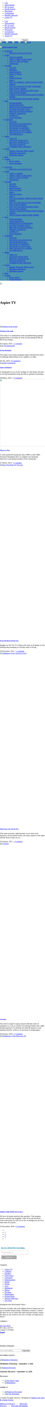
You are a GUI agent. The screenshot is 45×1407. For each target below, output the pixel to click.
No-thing (8, 1292)
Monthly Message (11, 15)
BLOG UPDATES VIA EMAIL (13, 1248)
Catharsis (8, 1271)
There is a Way (5, 450)
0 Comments (15, 361)
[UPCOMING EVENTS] (9, 1360)
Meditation (8, 1288)
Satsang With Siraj (11, 1298)
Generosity (9, 1278)
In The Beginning (5, 350)
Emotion (8, 1274)
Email (2, 1332)
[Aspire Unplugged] (7, 363)
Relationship (9, 1294)
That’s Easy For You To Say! (9, 829)
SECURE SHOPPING (19, 1406)
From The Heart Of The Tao (9, 641)
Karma (7, 1284)
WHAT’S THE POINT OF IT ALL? (11, 1212)
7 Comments (17, 378)
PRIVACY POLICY (7, 1404)
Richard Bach (10, 1296)
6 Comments (20, 1226)
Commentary (9, 13)
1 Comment (18, 344)
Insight (7, 1282)
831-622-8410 (5, 1326)
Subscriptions (9, 5)
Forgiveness (9, 1276)
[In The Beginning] (7, 346)
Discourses (9, 11)
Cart (6, 3)
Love (6, 1286)
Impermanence (10, 1280)
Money (7, 1290)
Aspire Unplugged (6, 367)
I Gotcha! (3, 1019)
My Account (9, 7)
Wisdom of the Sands (7, 331)
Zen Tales (8, 1301)
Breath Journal (10, 9)
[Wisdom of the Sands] (8, 327)
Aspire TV (8, 17)
